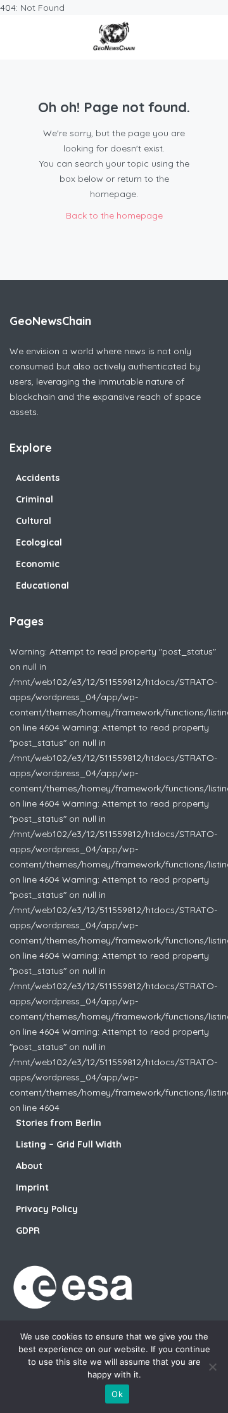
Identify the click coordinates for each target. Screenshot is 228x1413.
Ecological (39, 542)
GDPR (28, 1230)
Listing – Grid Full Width (69, 1144)
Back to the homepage (114, 215)
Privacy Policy (47, 1209)
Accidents (38, 477)
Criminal (34, 499)
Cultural (33, 521)
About (29, 1166)
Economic (38, 564)
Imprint (32, 1187)
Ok (117, 1394)
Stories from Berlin (58, 1122)
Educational (42, 585)
